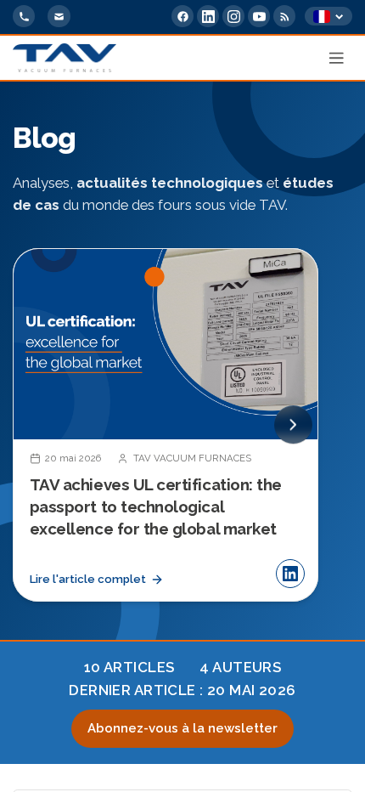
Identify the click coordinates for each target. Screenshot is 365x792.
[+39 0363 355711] (24, 16)
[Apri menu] (337, 58)
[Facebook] (182, 16)
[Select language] (328, 16)
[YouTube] (259, 16)
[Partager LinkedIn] (290, 573)
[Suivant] (293, 425)
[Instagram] (233, 16)
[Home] (64, 57)
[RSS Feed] (284, 16)
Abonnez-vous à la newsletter (182, 728)
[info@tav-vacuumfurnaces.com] (59, 16)
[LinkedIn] (208, 16)
